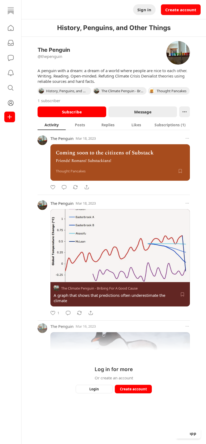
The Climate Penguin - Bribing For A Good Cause (99, 288)
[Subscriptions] (10, 42)
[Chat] (10, 57)
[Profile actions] (184, 111)
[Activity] (10, 72)
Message (143, 111)
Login (94, 389)
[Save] (180, 171)
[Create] (9, 117)
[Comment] (64, 187)
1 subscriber (49, 100)
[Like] (52, 187)
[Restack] (75, 187)
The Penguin (61, 138)
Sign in (144, 9)
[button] (10, 27)
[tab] (52, 124)
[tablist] (114, 124)
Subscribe (72, 111)
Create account (180, 9)
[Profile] (10, 103)
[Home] (10, 10)
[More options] (187, 138)
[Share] (86, 187)
